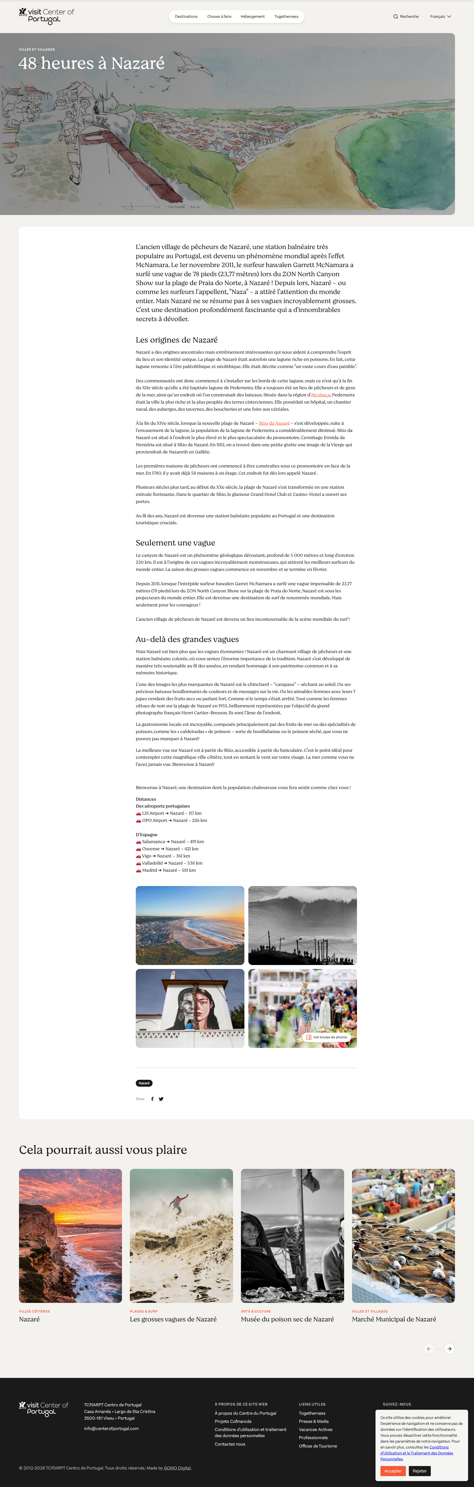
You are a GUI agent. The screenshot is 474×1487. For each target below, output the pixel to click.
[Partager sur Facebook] (152, 1099)
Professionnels (313, 1438)
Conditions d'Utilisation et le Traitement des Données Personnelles (416, 1453)
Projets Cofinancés (233, 1421)
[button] (440, 16)
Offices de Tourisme (318, 1446)
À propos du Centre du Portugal (245, 1413)
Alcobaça (320, 395)
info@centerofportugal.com (111, 1428)
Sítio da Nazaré (274, 423)
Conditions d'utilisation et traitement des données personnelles (250, 1433)
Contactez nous (230, 1444)
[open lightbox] (190, 925)
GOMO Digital (177, 1468)
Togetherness (312, 1413)
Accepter (393, 1471)
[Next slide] (449, 1348)
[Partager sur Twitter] (161, 1099)
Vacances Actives (316, 1429)
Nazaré (144, 1083)
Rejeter (420, 1471)
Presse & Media (314, 1421)
